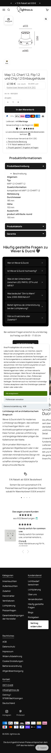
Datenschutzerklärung (13, 406)
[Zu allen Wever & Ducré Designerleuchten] (8, 20)
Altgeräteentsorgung (12, 670)
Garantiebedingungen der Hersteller (13, 617)
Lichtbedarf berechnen (33, 583)
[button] (23, 551)
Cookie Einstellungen (12, 661)
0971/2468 (7, 685)
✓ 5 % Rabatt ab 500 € (25, 3)
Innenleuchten (9, 581)
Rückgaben (33, 617)
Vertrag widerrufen (36, 625)
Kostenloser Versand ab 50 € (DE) (21, 87)
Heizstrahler (8, 595)
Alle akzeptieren (12, 393)
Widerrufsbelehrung (12, 656)
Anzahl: (8, 97)
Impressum (7, 651)
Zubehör (6, 591)
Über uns (32, 594)
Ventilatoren (8, 600)
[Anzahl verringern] (8, 102)
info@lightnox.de (10, 689)
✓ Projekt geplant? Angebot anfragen (22, 147)
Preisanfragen (9, 610)
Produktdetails (14, 226)
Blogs (30, 612)
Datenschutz (8, 646)
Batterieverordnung (12, 666)
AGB (24, 406)
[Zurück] (11, 3)
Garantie (11, 233)
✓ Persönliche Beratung (16, 141)
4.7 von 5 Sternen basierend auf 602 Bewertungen (25, 132)
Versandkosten (35, 599)
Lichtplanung (8, 605)
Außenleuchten (10, 586)
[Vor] (39, 3)
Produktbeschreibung (18, 166)
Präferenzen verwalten (15, 399)
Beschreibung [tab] (19, 173)
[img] (25, 515)
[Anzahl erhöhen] (18, 102)
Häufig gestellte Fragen (36, 606)
